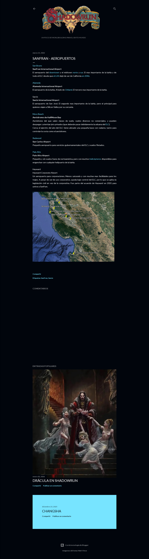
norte (75, 72)
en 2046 (85, 76)
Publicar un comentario (52, 486)
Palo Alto (37, 152)
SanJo (50, 278)
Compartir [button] (37, 274)
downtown (54, 72)
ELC (107, 124)
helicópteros (95, 159)
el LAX (56, 76)
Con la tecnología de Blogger (76, 545)
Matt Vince (82, 551)
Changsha (51, 511)
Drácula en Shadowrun (55, 480)
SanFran (44, 278)
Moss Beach (38, 114)
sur (81, 72)
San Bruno (37, 65)
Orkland (68, 89)
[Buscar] (114, 8)
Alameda (36, 83)
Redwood (37, 138)
